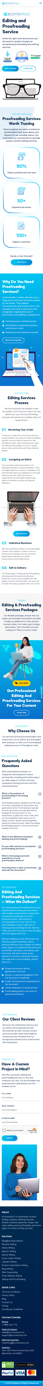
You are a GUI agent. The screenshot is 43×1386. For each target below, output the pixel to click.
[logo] (10, 3)
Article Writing (8, 1248)
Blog (4, 1299)
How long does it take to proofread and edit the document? (19, 869)
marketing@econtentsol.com (15, 1343)
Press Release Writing (12, 1276)
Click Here (21, 262)
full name (6, 1094)
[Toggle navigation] (40, 3)
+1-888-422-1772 (9, 1325)
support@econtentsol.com (14, 1335)
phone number (8, 1118)
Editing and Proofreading (13, 1279)
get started (21, 533)
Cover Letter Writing (11, 1258)
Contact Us (7, 1302)
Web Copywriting (10, 1272)
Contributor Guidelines (12, 1309)
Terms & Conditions (11, 1292)
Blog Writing (7, 1269)
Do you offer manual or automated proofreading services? (19, 848)
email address (8, 1106)
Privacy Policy (8, 1295)
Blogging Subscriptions (12, 1241)
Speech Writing (9, 1251)
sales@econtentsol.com (13, 1333)
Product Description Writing (15, 1265)
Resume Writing (9, 1244)
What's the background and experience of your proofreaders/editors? (15, 858)
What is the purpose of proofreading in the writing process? (15, 796)
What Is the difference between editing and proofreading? (17, 838)
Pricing (5, 1306)
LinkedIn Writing (9, 1262)
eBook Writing (8, 1255)
